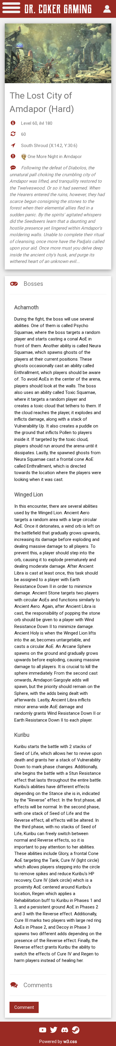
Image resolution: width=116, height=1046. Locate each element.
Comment (24, 1007)
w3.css (70, 1041)
